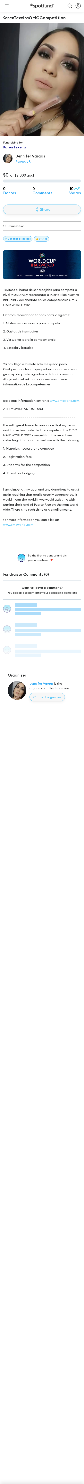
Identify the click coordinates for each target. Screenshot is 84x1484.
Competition (15, 226)
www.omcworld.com (65, 401)
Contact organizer (47, 697)
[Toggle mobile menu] (7, 6)
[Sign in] (78, 6)
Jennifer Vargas (41, 683)
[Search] (70, 6)
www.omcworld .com (18, 525)
